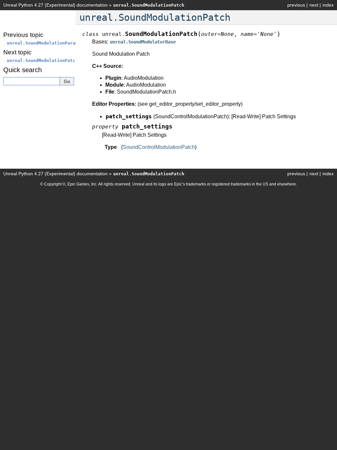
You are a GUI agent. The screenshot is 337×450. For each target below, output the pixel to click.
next (313, 5)
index (328, 5)
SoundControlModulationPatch (159, 147)
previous (296, 5)
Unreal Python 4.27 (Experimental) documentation (55, 5)
